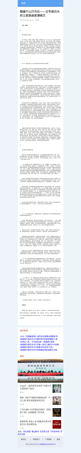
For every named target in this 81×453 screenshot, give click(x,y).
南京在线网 (25, 439)
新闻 (23, 3)
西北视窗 (27, 432)
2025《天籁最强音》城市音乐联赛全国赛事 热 (39, 336)
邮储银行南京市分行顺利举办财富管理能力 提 (38, 339)
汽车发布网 (54, 432)
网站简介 (36, 439)
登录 (58, 439)
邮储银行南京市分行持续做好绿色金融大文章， (39, 350)
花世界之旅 (44, 432)
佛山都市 (35, 432)
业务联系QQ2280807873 (47, 444)
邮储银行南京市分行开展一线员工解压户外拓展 (39, 345)
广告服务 (48, 439)
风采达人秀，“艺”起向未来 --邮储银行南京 (37, 342)
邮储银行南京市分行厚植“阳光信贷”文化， (37, 347)
